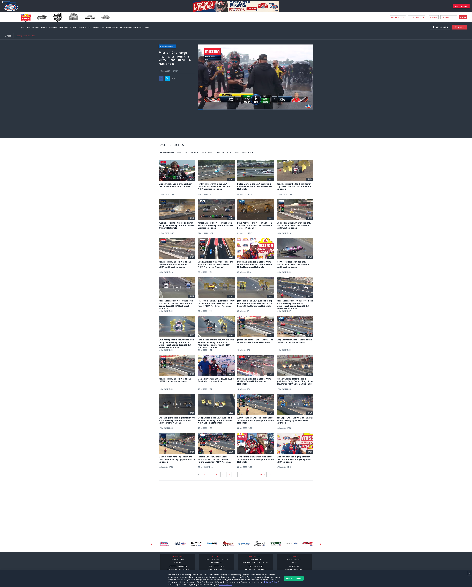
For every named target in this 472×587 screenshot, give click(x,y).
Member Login (442, 27)
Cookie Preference (216, 566)
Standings (53, 27)
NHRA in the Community (294, 569)
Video (28, 27)
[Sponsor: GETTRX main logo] (307, 544)
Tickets (461, 27)
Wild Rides (195, 152)
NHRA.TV (433, 17)
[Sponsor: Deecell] (244, 544)
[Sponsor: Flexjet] (275, 544)
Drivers (73, 27)
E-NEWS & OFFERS (449, 17)
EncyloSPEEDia (208, 152)
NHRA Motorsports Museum (216, 559)
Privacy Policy (270, 582)
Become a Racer (397, 17)
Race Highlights (167, 152)
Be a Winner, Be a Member (255, 569)
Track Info (82, 27)
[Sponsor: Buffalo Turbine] (212, 544)
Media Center (216, 563)
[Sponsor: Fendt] (260, 544)
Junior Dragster (255, 559)
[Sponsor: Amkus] (180, 544)
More (147, 27)
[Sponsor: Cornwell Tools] (228, 544)
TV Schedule (63, 27)
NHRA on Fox (247, 152)
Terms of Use (225, 584)
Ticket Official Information (178, 569)
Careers (294, 563)
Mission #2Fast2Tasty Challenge (105, 27)
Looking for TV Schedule (25, 36)
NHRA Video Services (216, 569)
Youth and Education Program (255, 563)
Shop (89, 27)
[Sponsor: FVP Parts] (291, 544)
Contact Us (294, 566)
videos (463, 17)
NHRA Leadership (294, 559)
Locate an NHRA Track (178, 566)
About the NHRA (177, 559)
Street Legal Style (255, 566)
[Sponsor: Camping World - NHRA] (164, 544)
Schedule (35, 27)
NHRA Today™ (182, 152)
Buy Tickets (461, 6)
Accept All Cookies (294, 578)
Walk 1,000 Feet (233, 152)
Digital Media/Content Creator (131, 27)
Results (44, 27)
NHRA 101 (220, 152)
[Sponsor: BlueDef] (196, 544)
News (22, 27)
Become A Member (416, 17)
